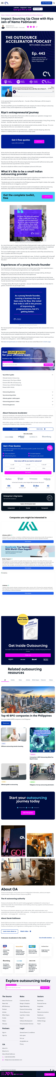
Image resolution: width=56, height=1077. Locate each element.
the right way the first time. (13, 547)
